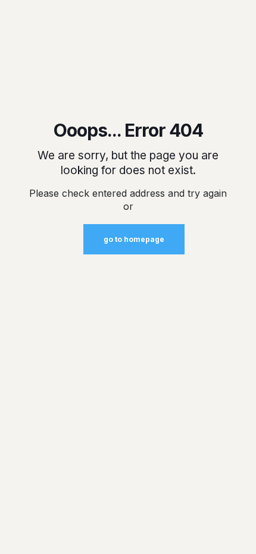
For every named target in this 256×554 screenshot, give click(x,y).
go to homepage (134, 239)
